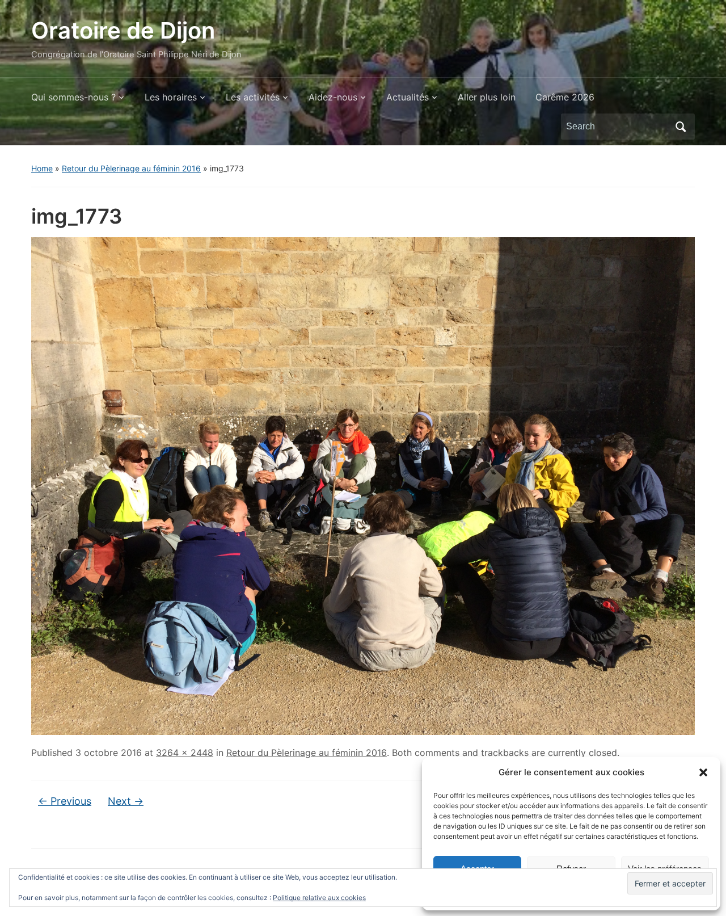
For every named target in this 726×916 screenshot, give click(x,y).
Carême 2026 (564, 97)
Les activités (253, 97)
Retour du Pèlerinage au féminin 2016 (131, 168)
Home (42, 168)
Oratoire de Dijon (123, 30)
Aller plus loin (487, 97)
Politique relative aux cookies (319, 897)
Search (680, 126)
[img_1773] (363, 485)
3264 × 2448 (184, 752)
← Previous (64, 801)
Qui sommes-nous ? (73, 97)
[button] (703, 772)
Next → (125, 801)
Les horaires (171, 97)
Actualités (407, 97)
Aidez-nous (333, 97)
